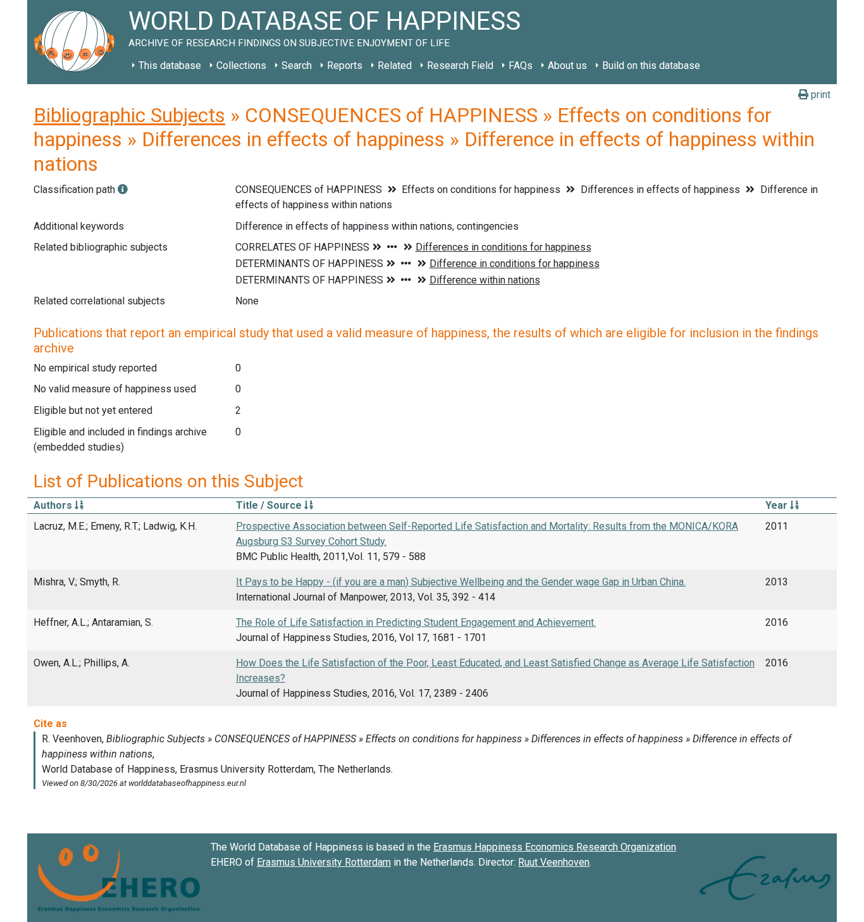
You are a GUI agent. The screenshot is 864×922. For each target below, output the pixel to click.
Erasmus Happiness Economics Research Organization (554, 847)
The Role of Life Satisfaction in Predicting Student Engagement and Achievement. (416, 622)
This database (170, 65)
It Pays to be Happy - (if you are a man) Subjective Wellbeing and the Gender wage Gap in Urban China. (461, 582)
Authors (54, 505)
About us (567, 65)
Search (296, 65)
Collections (241, 65)
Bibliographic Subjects (129, 115)
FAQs (521, 65)
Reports (344, 65)
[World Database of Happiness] (77, 42)
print (819, 95)
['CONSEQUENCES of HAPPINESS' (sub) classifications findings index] (123, 190)
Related (395, 65)
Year (777, 505)
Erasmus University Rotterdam (324, 862)
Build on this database (651, 65)
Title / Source (270, 505)
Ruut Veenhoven (553, 862)
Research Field (460, 65)
